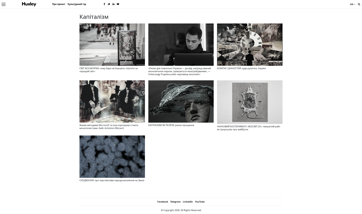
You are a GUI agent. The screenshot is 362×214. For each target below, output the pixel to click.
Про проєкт (58, 4)
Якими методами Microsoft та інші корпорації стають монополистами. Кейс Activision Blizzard (108, 127)
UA (351, 4)
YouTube (200, 201)
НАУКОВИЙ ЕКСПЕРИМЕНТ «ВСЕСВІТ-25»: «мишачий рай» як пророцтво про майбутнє (248, 128)
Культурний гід (77, 4)
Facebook (162, 201)
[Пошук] (359, 4)
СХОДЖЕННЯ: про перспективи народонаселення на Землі (111, 180)
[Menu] (3, 4)
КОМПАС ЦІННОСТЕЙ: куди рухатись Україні (241, 68)
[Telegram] (109, 4)
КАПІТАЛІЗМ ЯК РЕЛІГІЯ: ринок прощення (171, 125)
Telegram (175, 201)
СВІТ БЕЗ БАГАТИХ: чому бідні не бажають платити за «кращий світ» (108, 70)
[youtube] (118, 4)
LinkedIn (188, 201)
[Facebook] (104, 4)
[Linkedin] (113, 4)
